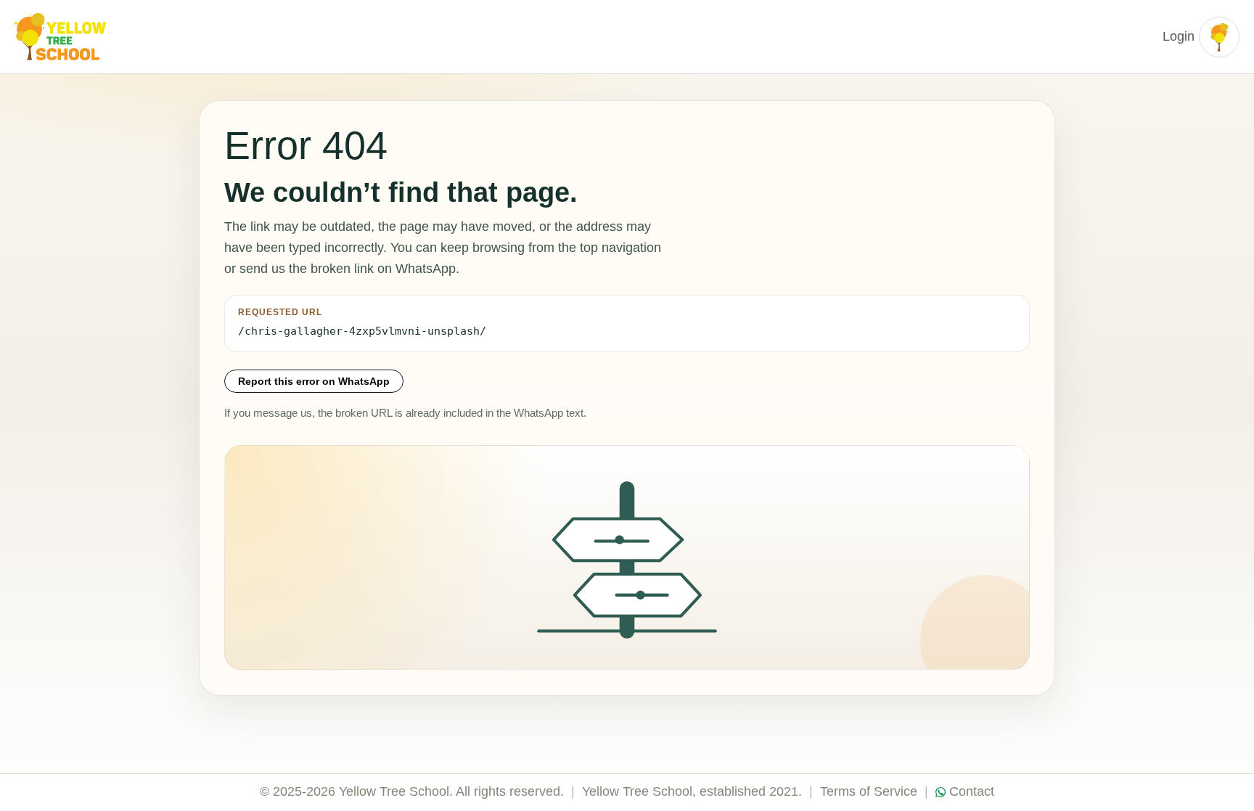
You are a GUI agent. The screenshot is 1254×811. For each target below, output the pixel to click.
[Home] (62, 37)
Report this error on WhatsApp (314, 381)
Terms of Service (868, 791)
